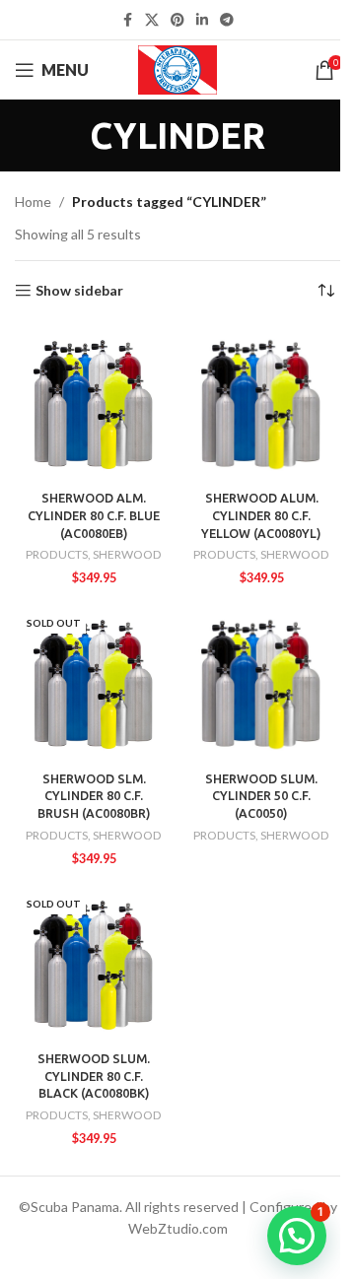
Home (33, 201)
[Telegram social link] (227, 20)
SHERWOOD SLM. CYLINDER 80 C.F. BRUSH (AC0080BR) (94, 796)
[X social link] (152, 20)
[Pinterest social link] (177, 20)
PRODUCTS (57, 554)
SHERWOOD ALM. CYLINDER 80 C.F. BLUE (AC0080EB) (94, 515)
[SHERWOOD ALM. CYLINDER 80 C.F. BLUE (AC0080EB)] (94, 404)
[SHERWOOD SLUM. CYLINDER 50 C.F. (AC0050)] (261, 684)
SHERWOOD (127, 554)
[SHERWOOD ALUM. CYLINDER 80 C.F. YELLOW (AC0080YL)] (261, 404)
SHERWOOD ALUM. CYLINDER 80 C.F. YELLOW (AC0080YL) (261, 515)
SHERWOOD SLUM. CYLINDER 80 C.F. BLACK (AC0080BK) (93, 1075)
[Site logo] (178, 68)
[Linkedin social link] (202, 20)
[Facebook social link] (127, 20)
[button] (296, 1235)
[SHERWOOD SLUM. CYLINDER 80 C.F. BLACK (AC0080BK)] (94, 964)
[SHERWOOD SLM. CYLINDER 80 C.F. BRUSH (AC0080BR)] (94, 684)
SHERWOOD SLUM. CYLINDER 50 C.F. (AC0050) (261, 796)
